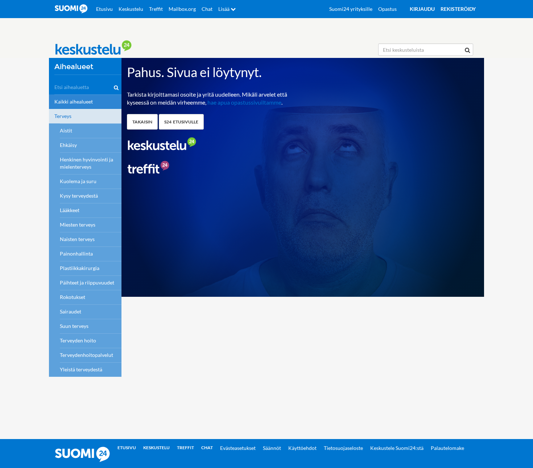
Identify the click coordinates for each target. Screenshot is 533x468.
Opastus (387, 9)
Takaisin (142, 122)
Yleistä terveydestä (81, 369)
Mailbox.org (182, 9)
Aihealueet (73, 67)
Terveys (62, 116)
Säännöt (272, 448)
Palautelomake (447, 448)
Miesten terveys (77, 225)
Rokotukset (72, 297)
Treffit (156, 9)
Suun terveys (74, 326)
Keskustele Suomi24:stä (396, 448)
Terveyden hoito (78, 340)
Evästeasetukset (238, 448)
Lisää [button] (224, 9)
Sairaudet (70, 311)
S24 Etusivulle (181, 122)
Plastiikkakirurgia (79, 268)
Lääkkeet (69, 210)
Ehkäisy (68, 145)
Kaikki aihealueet (73, 101)
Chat (207, 9)
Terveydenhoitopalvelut (86, 355)
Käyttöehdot (302, 448)
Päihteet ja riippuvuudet (87, 282)
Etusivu (104, 9)
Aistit (66, 130)
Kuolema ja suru (78, 181)
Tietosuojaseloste (343, 448)
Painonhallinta (76, 253)
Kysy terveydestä (79, 196)
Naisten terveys (77, 239)
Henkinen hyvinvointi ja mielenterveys (86, 163)
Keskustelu (131, 9)
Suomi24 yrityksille (350, 9)
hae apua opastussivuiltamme (244, 102)
